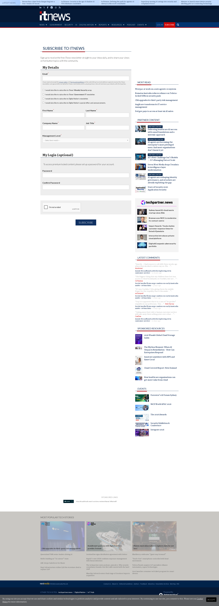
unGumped (139, 293)
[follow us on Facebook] (47, 7)
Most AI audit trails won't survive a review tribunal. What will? (96, 501)
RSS (178, 584)
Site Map (173, 584)
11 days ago (156, 321)
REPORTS (103, 25)
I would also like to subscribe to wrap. (68, 90)
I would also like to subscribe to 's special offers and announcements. (75, 103)
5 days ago (157, 298)
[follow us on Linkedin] (40, 7)
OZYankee (139, 281)
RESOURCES (117, 25)
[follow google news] (51, 7)
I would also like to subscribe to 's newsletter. (66, 99)
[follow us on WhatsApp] (56, 7)
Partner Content (149, 120)
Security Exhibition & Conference (160, 424)
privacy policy (63, 82)
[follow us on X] (44, 7)
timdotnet (139, 268)
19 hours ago (157, 273)
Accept (211, 599)
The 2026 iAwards (159, 415)
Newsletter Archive (162, 584)
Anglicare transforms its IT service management (151, 106)
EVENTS (141, 25)
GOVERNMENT (56, 25)
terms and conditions (77, 82)
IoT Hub (91, 592)
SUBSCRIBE (169, 25)
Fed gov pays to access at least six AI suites (154, 111)
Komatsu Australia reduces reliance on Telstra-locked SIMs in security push (156, 95)
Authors (136, 584)
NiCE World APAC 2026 (161, 404)
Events (142, 388)
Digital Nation (80, 592)
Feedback (143, 584)
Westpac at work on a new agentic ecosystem (155, 89)
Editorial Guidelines (126, 584)
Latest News (9, 3)
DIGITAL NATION (86, 25)
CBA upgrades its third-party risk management (156, 100)
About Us (115, 584)
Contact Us (107, 584)
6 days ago (157, 308)
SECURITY (69, 25)
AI (76, 25)
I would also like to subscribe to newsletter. (70, 94)
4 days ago (157, 285)
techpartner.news (65, 592)
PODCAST (131, 25)
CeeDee (138, 316)
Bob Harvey (169, 304)
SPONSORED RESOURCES (151, 328)
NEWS (41, 25)
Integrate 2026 (157, 430)
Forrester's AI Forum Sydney (164, 395)
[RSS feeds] (60, 7)
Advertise (151, 584)
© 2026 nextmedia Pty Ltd (59, 584)
